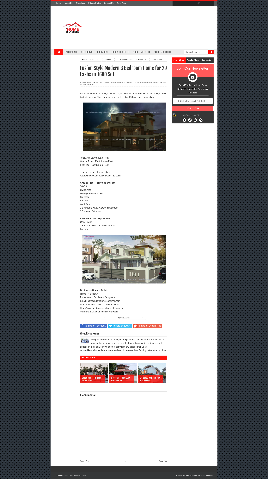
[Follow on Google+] (195, 120)
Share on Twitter (122, 326)
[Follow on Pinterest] (201, 120)
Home (58, 3)
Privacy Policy (94, 3)
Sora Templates (191, 475)
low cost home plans (87, 84)
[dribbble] (199, 3)
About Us (68, 3)
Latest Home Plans (159, 82)
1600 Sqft (99, 82)
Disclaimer (80, 3)
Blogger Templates (206, 475)
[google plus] (210, 3)
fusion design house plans (143, 82)
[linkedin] (204, 3)
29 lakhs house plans (117, 82)
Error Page (121, 3)
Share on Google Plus (150, 326)
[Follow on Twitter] (190, 120)
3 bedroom (129, 82)
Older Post (163, 461)
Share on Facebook (96, 326)
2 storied (106, 82)
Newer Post (84, 461)
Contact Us (108, 3)
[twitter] (181, 3)
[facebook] (175, 3)
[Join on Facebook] (184, 120)
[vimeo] (187, 3)
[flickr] (193, 3)
